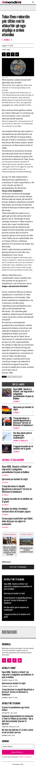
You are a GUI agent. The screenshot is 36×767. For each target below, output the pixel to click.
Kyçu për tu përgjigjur (18, 567)
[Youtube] (20, 660)
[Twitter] (8, 54)
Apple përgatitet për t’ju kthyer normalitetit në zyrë (26, 550)
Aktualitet (6, 713)
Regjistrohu (17, 752)
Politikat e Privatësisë (25, 757)
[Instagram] (4, 660)
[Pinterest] (13, 54)
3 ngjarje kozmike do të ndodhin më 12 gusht (23, 447)
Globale (16, 401)
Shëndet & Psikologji (20, 440)
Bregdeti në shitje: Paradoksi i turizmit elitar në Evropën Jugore (16, 510)
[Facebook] (4, 54)
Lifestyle (5, 726)
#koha (9, 376)
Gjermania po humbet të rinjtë (23, 408)
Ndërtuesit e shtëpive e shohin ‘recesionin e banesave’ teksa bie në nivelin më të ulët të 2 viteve (9, 550)
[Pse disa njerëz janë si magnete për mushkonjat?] (7, 436)
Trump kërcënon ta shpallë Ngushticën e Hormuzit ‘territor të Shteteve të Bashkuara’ (23, 422)
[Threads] (14, 660)
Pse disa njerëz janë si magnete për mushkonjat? (22, 435)
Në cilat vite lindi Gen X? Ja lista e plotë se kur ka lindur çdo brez (17, 731)
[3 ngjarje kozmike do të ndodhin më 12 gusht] (7, 448)
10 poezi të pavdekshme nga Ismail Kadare (15, 708)
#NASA (14, 376)
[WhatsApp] (17, 54)
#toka (20, 376)
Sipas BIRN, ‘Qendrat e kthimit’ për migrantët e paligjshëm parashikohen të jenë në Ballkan (16, 469)
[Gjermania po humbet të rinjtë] (7, 409)
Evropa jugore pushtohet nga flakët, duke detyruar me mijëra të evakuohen (17, 521)
